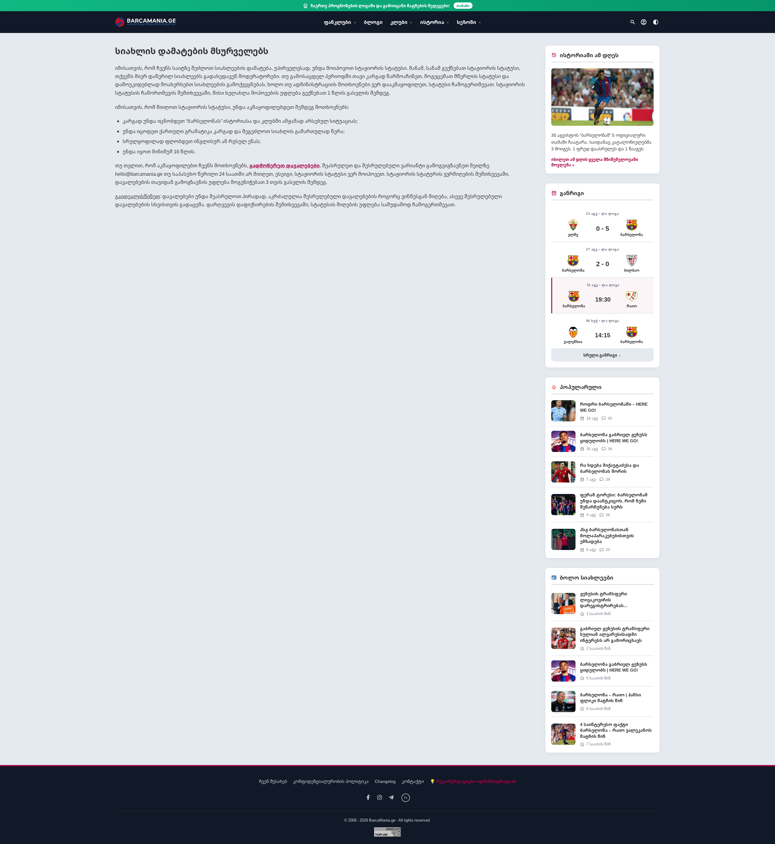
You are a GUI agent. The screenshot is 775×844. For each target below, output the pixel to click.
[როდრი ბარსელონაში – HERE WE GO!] (602, 413)
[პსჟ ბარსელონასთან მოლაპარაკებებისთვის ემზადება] (602, 539)
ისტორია (432, 22)
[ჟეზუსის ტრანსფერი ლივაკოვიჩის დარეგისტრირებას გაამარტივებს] (602, 606)
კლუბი (398, 22)
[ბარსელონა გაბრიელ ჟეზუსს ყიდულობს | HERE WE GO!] (602, 443)
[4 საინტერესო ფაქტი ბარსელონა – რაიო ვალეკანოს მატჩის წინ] (602, 734)
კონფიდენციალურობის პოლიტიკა (331, 781)
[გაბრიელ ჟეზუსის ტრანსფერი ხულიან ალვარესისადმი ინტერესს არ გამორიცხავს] (602, 641)
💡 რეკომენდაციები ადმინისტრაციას (473, 781)
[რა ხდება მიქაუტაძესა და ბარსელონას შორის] (602, 474)
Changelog (385, 781)
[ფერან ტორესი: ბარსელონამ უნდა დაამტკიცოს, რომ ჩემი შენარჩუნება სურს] (602, 507)
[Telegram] (391, 797)
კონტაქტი (413, 781)
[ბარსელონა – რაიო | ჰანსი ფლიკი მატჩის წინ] (602, 704)
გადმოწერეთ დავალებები (284, 165)
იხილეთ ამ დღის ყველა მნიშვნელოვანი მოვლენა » (594, 162)
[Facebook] (368, 797)
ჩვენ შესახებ (273, 781)
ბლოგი (373, 22)
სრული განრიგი (602, 355)
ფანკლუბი (337, 22)
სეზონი (466, 22)
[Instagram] (379, 797)
